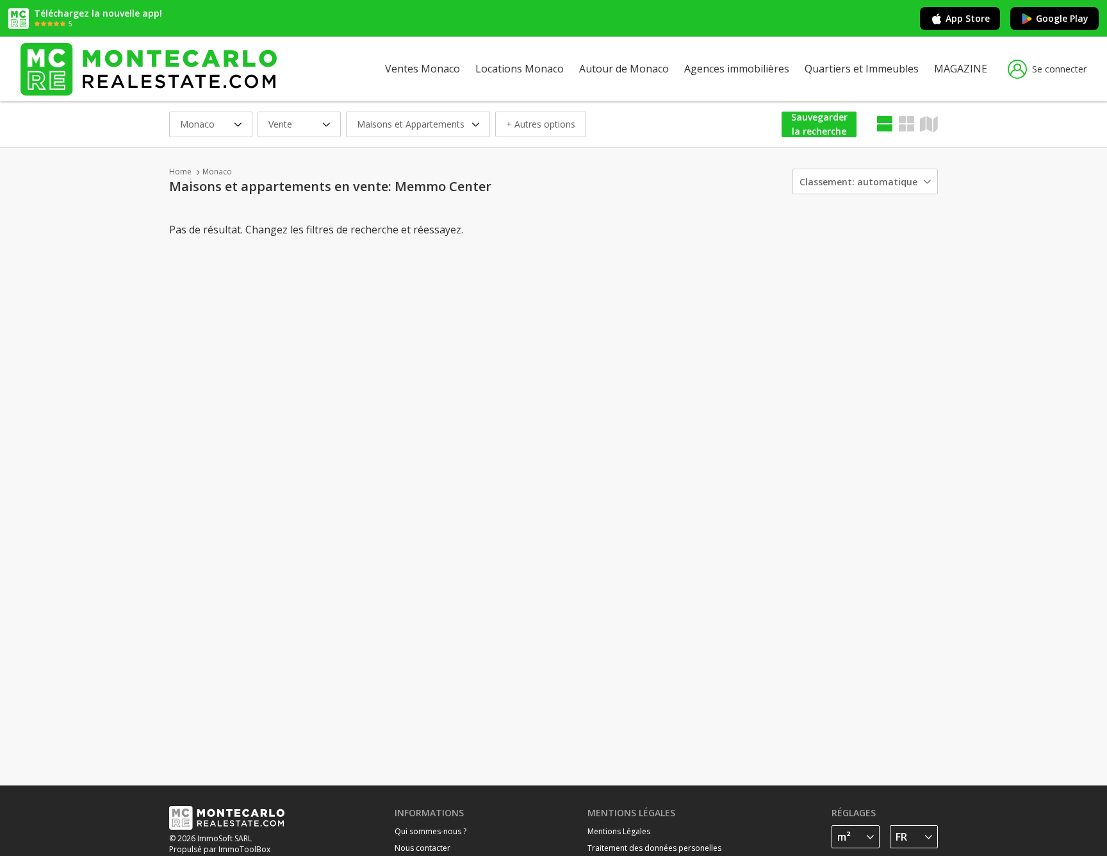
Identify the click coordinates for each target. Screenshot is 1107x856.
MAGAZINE (960, 69)
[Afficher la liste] (884, 124)
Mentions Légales (618, 831)
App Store (968, 18)
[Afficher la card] (906, 124)
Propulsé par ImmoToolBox (219, 849)
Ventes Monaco (422, 69)
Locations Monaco (519, 69)
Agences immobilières (736, 69)
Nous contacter (422, 848)
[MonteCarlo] (148, 69)
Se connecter (1059, 69)
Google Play (1062, 18)
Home (180, 171)
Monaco (217, 171)
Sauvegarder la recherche (819, 124)
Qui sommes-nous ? (430, 831)
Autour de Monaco (624, 69)
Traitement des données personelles (654, 848)
